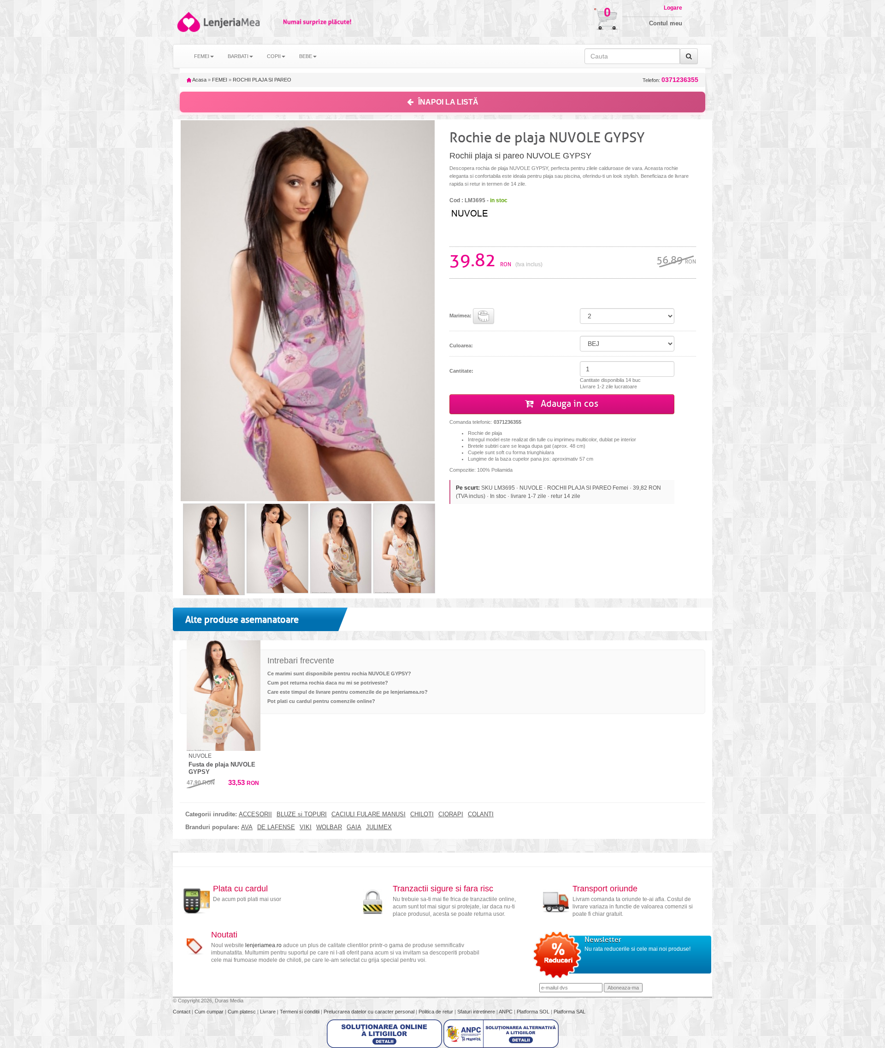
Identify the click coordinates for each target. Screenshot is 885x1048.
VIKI (306, 827)
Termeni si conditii (300, 1011)
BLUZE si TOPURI (302, 814)
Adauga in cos (568, 404)
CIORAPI (450, 814)
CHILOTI (422, 814)
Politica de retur (436, 1011)
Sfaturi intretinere (476, 1011)
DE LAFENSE (276, 827)
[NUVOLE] (486, 212)
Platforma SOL (533, 1011)
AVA (247, 827)
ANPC (506, 1011)
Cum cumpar (210, 1011)
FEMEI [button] (201, 56)
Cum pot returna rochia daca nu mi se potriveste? (327, 682)
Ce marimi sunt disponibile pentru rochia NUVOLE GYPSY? (339, 673)
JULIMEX (379, 827)
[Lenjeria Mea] (188, 22)
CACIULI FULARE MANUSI (368, 814)
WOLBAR (329, 827)
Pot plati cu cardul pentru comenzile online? (321, 701)
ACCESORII (255, 814)
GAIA (354, 827)
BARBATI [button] (238, 56)
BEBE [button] (305, 56)
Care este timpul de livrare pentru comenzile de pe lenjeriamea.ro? (347, 692)
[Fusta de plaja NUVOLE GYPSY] (223, 695)
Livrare (268, 1011)
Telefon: (670, 79)
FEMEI (219, 79)
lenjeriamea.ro (263, 945)
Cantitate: (461, 371)
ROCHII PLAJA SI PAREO (262, 79)
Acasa (198, 79)
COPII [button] (274, 56)
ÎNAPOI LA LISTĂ (448, 102)
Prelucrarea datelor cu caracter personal (370, 1011)
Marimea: (461, 315)
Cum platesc (242, 1011)
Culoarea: (461, 345)
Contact (182, 1011)
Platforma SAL (569, 1011)
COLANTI (481, 814)
